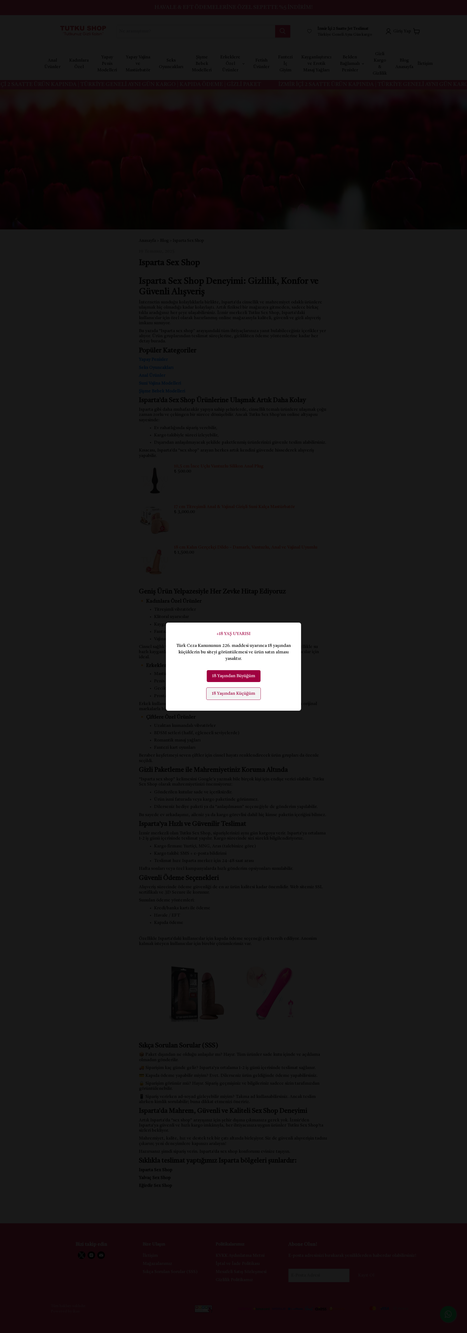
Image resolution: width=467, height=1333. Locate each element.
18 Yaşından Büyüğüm (233, 676)
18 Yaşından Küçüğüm (233, 693)
